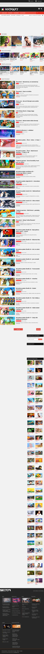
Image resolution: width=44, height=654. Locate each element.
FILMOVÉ (10, 13)
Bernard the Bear (30, 582)
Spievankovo (37, 440)
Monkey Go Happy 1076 (16, 610)
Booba (36, 537)
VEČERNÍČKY (18, 15)
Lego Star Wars (29, 537)
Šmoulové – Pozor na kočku (23, 91)
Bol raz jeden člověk (18, 241)
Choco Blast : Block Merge (16, 612)
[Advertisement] (22, 25)
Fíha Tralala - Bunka (23, 58)
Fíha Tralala (22, 59)
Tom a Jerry (13, 46)
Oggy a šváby (29, 545)
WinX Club (29, 560)
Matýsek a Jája (29, 492)
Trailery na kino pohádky (29, 403)
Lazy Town (37, 507)
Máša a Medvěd (3, 46)
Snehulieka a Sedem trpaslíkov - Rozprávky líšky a (34, 72)
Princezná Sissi (29, 462)
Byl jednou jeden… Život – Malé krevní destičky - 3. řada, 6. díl (27, 151)
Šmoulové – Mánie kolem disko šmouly (27, 120)
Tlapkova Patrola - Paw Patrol (20, 213)
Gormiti (28, 575)
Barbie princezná (30, 395)
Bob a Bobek (37, 545)
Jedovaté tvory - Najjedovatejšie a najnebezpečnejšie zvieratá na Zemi (15, 635)
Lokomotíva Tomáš (30, 507)
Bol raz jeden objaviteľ (19, 184)
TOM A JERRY (13, 15)
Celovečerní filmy (37, 46)
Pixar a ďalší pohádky (30, 372)
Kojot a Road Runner (38, 485)
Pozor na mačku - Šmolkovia (34, 607)
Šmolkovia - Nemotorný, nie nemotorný (35, 604)
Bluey (17, 112)
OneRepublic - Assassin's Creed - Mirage (6, 632)
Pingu (36, 552)
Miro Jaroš (37, 515)
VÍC (18, 329)
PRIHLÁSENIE (40, 1)
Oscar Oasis (37, 447)
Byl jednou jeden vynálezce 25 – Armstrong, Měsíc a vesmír (25, 172)
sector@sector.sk (16, 652)
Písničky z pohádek (3, 60)
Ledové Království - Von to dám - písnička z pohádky (5, 59)
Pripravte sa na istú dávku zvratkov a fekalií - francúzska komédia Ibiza (6, 610)
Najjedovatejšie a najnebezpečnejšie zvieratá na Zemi (15, 643)
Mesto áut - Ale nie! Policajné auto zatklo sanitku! (35, 611)
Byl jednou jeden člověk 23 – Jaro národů (27, 259)
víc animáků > (41, 50)
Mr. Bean (28, 485)
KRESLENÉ (4, 13)
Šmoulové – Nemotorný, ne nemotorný (27, 82)
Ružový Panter (29, 447)
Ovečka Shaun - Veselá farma (37, 395)
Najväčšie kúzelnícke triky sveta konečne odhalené (16, 647)
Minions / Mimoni (30, 425)
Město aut (17, 104)
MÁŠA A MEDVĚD (7, 15)
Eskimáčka (29, 515)
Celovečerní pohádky (26, 46)
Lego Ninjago (29, 417)
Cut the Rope (37, 560)
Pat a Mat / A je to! (38, 380)
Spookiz (28, 477)
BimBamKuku (32, 74)
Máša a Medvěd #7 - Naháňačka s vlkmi (13, 59)
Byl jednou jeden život (13, 73)
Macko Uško (29, 522)
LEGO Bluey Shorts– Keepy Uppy (25, 111)
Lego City (36, 470)
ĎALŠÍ (38, 329)
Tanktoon (37, 402)
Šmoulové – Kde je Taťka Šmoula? (25, 220)
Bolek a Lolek (37, 432)
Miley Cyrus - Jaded (5, 641)
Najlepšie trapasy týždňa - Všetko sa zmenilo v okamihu (26, 613)
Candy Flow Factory (15, 603)
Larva (36, 462)
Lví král (36, 530)
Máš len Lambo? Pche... (25, 608)
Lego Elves (29, 530)
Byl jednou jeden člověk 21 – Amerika (26, 278)
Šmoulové (21, 73)
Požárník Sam (29, 470)
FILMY (22, 15)
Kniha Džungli (29, 552)
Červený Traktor (37, 575)
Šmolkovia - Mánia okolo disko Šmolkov (36, 617)
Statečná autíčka (30, 455)
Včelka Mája (37, 477)
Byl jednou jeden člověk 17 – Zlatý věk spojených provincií (27, 318)
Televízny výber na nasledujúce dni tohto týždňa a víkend (6, 614)
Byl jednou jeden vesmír (19, 194)
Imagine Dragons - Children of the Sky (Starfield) (5, 636)
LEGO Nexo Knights (30, 567)
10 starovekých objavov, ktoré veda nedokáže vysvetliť (16, 631)
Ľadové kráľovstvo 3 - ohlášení (24, 130)
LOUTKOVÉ (22, 13)
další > (42, 34)
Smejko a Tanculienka (37, 455)
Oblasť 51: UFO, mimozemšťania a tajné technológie (15, 639)
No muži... (23, 610)
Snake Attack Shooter (15, 608)
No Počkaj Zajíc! (32, 60)
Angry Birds (37, 387)
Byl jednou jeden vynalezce (4, 74)
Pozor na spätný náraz (25, 616)
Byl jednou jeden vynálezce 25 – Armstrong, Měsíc (5, 72)
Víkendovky (24, 606)
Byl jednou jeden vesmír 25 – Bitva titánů (27, 200)
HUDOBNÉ (16, 13)
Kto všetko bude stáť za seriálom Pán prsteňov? (6, 604)
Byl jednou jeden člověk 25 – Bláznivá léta (28, 239)
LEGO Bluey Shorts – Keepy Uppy (35, 614)
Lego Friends (29, 410)
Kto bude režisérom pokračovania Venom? (6, 607)
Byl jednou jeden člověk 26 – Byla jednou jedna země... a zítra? (27, 230)
